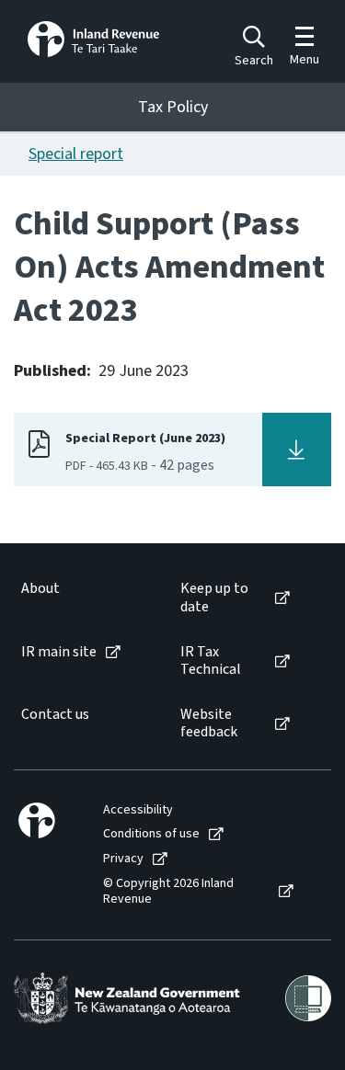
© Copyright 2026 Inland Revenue (168, 891)
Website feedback (208, 723)
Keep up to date (214, 597)
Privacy (123, 859)
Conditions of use (151, 834)
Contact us (55, 714)
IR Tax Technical (210, 660)
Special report (76, 153)
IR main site (59, 652)
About (40, 589)
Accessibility (138, 810)
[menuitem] (81, 597)
